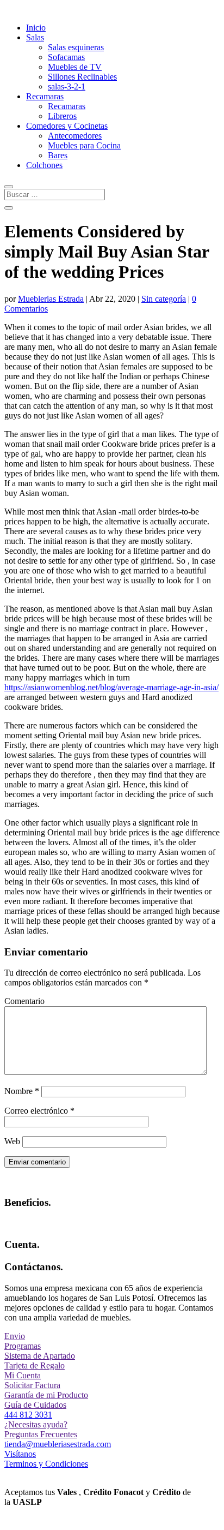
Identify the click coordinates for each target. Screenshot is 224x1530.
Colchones (44, 165)
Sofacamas (66, 57)
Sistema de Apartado (39, 1355)
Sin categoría (163, 298)
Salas (35, 37)
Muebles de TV (75, 66)
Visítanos (20, 1454)
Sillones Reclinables (82, 76)
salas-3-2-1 (66, 86)
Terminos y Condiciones (46, 1463)
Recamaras (45, 96)
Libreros (62, 116)
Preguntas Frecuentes (40, 1434)
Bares (57, 155)
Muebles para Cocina (84, 145)
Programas (22, 1345)
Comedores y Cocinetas (67, 125)
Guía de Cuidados (35, 1404)
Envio (14, 1336)
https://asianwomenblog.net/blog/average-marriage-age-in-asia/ (111, 687)
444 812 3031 (28, 1414)
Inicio (36, 27)
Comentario (24, 1001)
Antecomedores (75, 135)
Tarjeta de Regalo (34, 1365)
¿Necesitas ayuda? (35, 1424)
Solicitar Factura (32, 1385)
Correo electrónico (39, 1110)
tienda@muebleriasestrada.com (57, 1444)
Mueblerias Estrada (51, 298)
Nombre (21, 1091)
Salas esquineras (76, 47)
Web (12, 1141)
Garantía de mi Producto (46, 1395)
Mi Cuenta (22, 1375)
